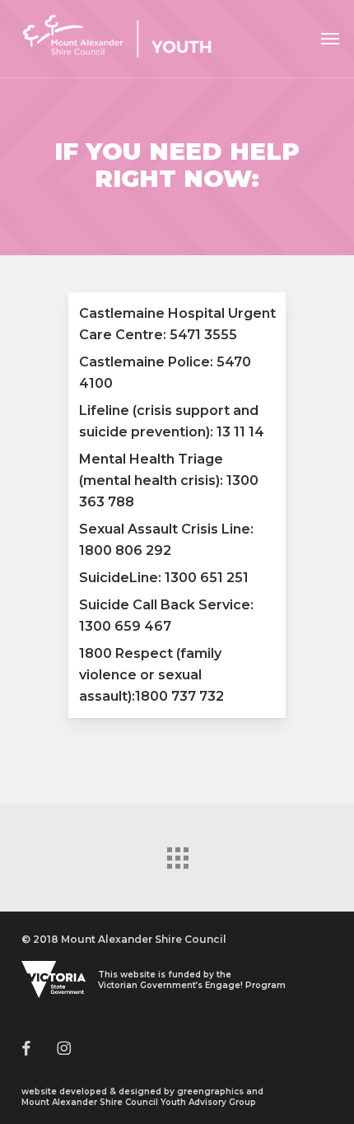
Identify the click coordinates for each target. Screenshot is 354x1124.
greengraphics (210, 1091)
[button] (330, 38)
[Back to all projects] (177, 853)
